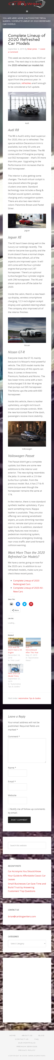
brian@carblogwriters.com (22, 916)
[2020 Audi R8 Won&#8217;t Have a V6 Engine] (15, 642)
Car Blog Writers (27, 4)
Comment (14, 736)
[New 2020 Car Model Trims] (15, 668)
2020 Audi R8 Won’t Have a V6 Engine (15, 650)
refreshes (26, 83)
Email (12, 781)
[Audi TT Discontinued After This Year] (33, 642)
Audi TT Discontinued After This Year (32, 650)
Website (12, 795)
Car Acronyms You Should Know (24, 871)
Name (12, 767)
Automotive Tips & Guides (29, 698)
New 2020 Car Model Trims (14, 674)
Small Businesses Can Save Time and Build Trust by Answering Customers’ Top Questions (27, 887)
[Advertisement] (27, 990)
